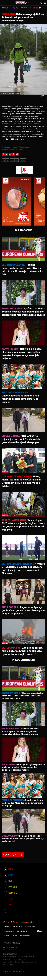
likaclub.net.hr (8, 965)
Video (11, 904)
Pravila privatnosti (22, 931)
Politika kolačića (9, 931)
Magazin (12, 886)
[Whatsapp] (10, 154)
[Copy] (17, 154)
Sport (11, 875)
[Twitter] (6, 154)
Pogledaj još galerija (11, 855)
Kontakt (6, 936)
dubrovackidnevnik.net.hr (11, 962)
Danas (11, 869)
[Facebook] (3, 154)
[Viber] (13, 154)
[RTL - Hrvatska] (7, 942)
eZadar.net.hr (25, 962)
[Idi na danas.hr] (22, 2)
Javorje (23, 160)
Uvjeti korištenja (29, 926)
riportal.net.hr (20, 959)
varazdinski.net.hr (9, 959)
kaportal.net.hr (29, 956)
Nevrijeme (14, 160)
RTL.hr (5, 950)
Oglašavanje (17, 926)
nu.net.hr (34, 962)
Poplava (5, 160)
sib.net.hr (20, 956)
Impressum (7, 926)
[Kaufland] (23, 170)
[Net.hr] (16, 942)
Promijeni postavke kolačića (20, 936)
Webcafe (12, 892)
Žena (10, 898)
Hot (10, 880)
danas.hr (25, 147)
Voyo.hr (17, 950)
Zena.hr (11, 950)
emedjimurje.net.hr (9, 956)
